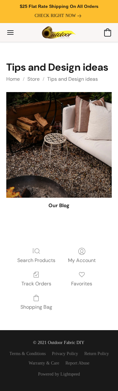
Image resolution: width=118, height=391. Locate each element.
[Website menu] (10, 32)
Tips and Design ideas (72, 79)
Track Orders (36, 283)
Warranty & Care (44, 363)
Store (33, 79)
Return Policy (96, 353)
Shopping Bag (36, 307)
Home (13, 79)
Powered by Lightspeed (59, 374)
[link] (59, 16)
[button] (59, 32)
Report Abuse (77, 363)
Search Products (36, 260)
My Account (82, 260)
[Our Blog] (59, 145)
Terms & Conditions (27, 353)
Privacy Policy (65, 353)
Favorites (81, 283)
